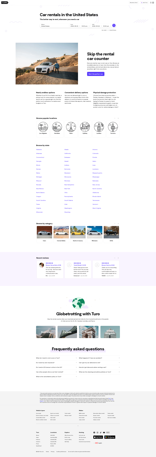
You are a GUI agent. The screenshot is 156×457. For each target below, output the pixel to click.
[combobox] (54, 26)
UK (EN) (52, 445)
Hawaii (66, 161)
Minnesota (67, 177)
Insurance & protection (84, 441)
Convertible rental (40, 417)
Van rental (52, 417)
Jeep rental (82, 419)
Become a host (133, 2)
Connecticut (40, 157)
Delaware (67, 157)
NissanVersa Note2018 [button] (53, 265)
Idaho (94, 161)
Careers (38, 441)
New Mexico (40, 188)
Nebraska (95, 181)
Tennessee (96, 200)
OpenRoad (38, 445)
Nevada (38, 184)
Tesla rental (110, 413)
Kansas (38, 169)
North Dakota (40, 192)
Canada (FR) (53, 441)
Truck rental (67, 413)
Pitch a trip (67, 437)
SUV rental (52, 419)
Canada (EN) (53, 439)
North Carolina (97, 188)
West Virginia (97, 208)
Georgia (38, 161)
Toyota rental (111, 415)
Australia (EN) (53, 437)
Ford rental (81, 417)
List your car (82, 435)
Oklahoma (96, 192)
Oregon (38, 196)
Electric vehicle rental (41, 419)
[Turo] (4, 2)
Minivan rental (68, 415)
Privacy (52, 451)
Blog (108, 432)
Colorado (95, 153)
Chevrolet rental (83, 415)
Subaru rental (96, 419)
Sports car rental (54, 413)
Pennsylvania (68, 196)
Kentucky (67, 169)
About (37, 435)
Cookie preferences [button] (61, 451)
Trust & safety (68, 439)
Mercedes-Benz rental (98, 413)
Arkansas (39, 153)
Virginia (38, 208)
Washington (68, 208)
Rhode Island (97, 196)
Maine (38, 173)
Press (37, 443)
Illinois (38, 165)
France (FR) (53, 443)
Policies (38, 439)
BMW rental (82, 413)
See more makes (112, 417)
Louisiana (95, 169)
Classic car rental (54, 415)
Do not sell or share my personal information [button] (79, 451)
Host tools (81, 439)
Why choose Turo (69, 435)
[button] (152, 2)
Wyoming (67, 212)
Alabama (39, 149)
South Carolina (41, 200)
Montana (67, 181)
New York (67, 188)
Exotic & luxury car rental (42, 415)
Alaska (66, 149)
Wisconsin (39, 212)
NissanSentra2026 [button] (108, 265)
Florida (95, 157)
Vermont (95, 204)
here (110, 398)
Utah (65, 204)
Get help (67, 441)
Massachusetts (97, 173)
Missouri (38, 181)
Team (37, 437)
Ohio (65, 192)
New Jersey (96, 184)
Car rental (104, 30)
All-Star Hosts (82, 437)
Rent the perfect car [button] (96, 74)
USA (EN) (52, 435)
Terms (47, 451)
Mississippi (96, 177)
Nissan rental (96, 415)
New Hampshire (69, 184)
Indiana (66, 165)
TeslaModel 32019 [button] (80, 265)
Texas (38, 204)
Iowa (94, 165)
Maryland (67, 173)
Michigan (39, 177)
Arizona (95, 149)
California (67, 153)
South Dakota (68, 200)
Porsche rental (97, 417)
